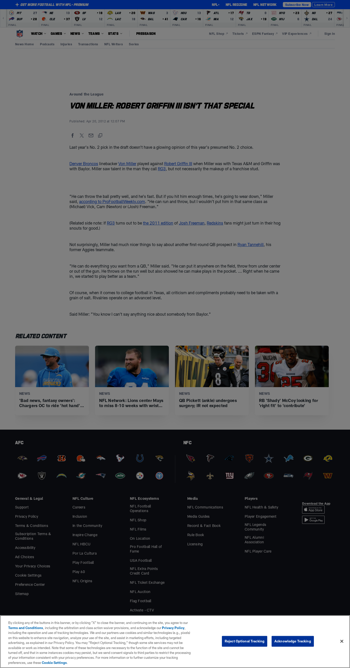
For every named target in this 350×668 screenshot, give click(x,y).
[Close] (341, 641)
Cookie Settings (54, 663)
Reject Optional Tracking (244, 641)
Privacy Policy (173, 628)
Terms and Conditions (25, 628)
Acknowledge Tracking (292, 641)
